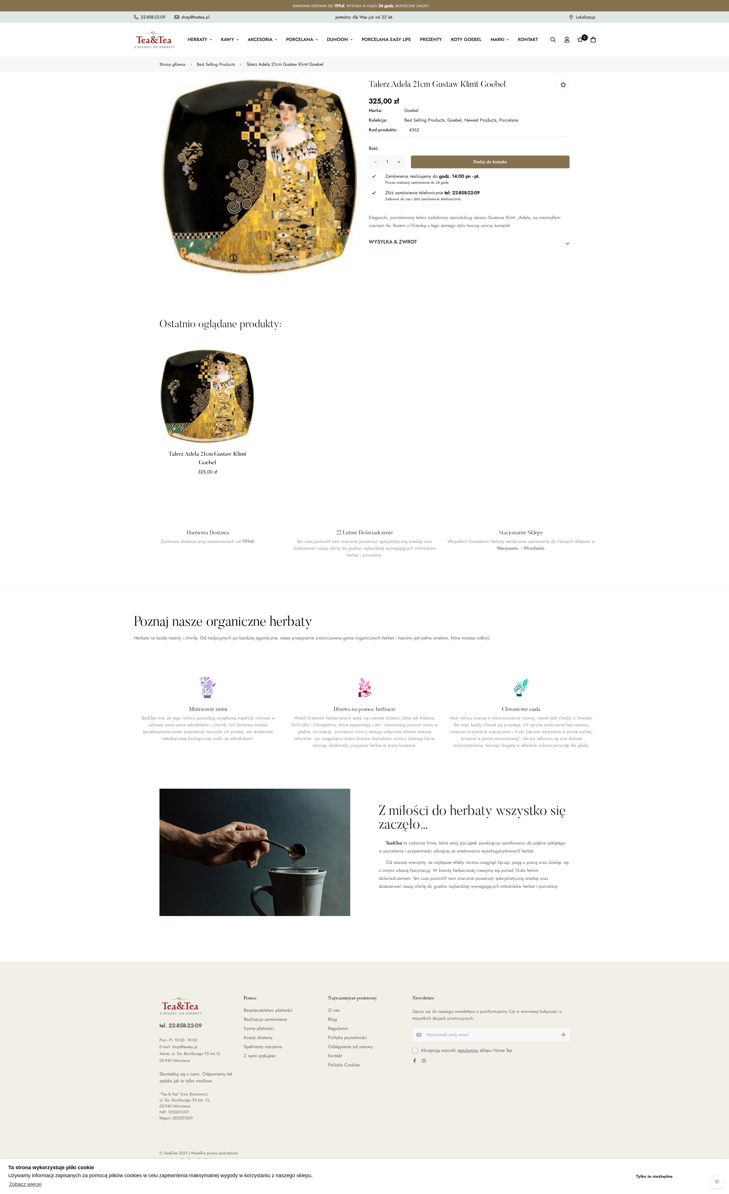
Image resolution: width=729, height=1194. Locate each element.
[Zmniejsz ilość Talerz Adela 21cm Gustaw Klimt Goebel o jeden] (375, 162)
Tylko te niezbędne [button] (654, 1176)
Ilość (373, 148)
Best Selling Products (216, 64)
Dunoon (337, 39)
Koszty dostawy (258, 1037)
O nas (333, 1010)
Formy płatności (259, 1028)
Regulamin (338, 1028)
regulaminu (467, 1050)
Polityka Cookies (344, 1065)
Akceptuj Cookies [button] (700, 1176)
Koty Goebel (466, 39)
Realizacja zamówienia (265, 1019)
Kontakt (528, 39)
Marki (497, 39)
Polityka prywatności (347, 1037)
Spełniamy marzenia (263, 1046)
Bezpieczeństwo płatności (268, 1010)
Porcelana (299, 39)
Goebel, (455, 120)
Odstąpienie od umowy (350, 1046)
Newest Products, (481, 120)
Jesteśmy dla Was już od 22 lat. (364, 17)
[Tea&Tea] (154, 39)
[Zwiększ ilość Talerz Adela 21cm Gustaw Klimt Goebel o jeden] (399, 162)
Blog (332, 1019)
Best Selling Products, (425, 120)
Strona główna (172, 64)
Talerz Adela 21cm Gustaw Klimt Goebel (207, 458)
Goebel (411, 110)
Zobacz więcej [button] (25, 1184)
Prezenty (431, 39)
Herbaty (197, 39)
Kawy (227, 39)
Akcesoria (260, 39)
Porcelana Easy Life (386, 39)
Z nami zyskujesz (259, 1055)
